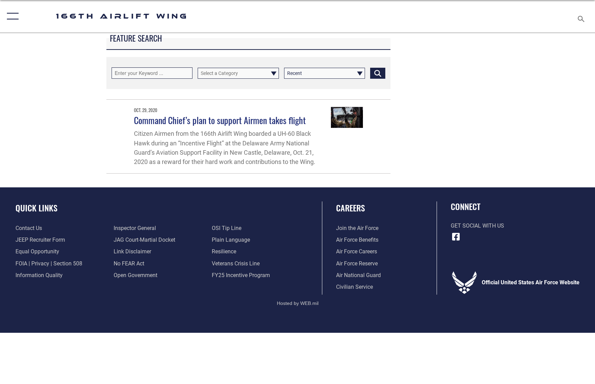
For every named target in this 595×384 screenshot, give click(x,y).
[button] (11, 16)
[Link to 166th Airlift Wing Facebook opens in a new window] (456, 237)
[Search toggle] (582, 16)
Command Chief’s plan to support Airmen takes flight (220, 120)
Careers (350, 207)
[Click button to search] (377, 73)
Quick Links (36, 207)
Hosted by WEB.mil (298, 303)
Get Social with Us (477, 225)
